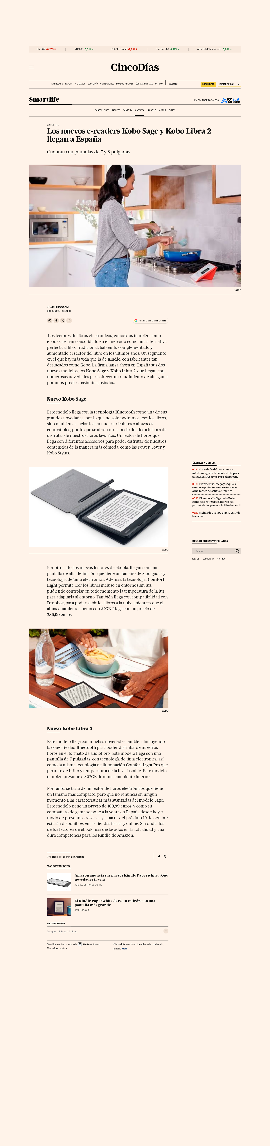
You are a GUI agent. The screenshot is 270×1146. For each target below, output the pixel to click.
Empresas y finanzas (62, 84)
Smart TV (127, 110)
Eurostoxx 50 (162, 49)
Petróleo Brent (119, 49)
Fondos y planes (124, 84)
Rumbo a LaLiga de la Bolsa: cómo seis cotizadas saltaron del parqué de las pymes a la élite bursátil (216, 502)
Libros (62, 931)
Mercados (80, 84)
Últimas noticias (144, 84)
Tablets (116, 110)
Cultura (73, 931)
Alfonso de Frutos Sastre (88, 885)
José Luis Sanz (58, 307)
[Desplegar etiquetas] (165, 931)
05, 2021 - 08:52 (59, 311)
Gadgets (139, 110)
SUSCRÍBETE (208, 84)
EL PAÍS (171, 82)
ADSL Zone (230, 100)
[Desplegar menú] (31, 67)
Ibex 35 (41, 49)
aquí (124, 948)
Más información (56, 948)
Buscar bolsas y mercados (210, 541)
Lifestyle (151, 110)
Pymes (172, 110)
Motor (162, 110)
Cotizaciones (107, 84)
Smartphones (102, 110)
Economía (93, 84)
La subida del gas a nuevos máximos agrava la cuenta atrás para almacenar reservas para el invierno (215, 473)
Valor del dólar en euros (209, 49)
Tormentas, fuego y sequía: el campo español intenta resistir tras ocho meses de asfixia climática (214, 487)
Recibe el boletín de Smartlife (68, 856)
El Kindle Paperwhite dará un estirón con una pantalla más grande (115, 903)
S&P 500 (78, 49)
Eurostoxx (208, 559)
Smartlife (44, 99)
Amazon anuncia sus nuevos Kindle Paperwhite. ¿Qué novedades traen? (121, 877)
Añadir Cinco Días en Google (152, 320)
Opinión (159, 84)
